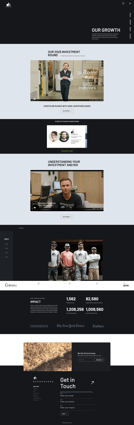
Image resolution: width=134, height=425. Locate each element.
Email (61, 393)
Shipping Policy (36, 393)
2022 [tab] (6, 252)
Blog (34, 391)
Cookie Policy (35, 400)
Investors (35, 389)
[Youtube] (37, 381)
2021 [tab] (6, 248)
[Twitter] (44, 381)
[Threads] (50, 381)
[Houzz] (52, 381)
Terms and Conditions (37, 398)
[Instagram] (33, 381)
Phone (61, 399)
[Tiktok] (40, 381)
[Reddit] (48, 381)
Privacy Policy (36, 396)
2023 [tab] (6, 257)
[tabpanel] (73, 256)
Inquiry (61, 405)
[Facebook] (42, 381)
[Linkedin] (35, 381)
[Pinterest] (46, 381)
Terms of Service (67, 392)
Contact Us (35, 395)
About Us (35, 388)
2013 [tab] (6, 239)
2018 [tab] (6, 244)
